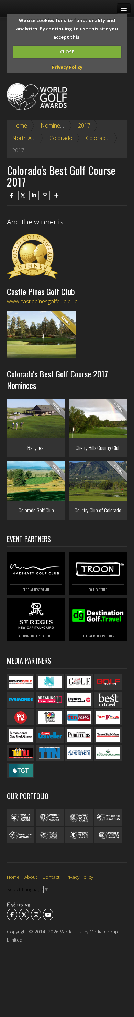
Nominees (53, 125)
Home (19, 125)
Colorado (60, 138)
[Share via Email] (45, 195)
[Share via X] (23, 195)
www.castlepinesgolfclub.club (42, 301)
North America (30, 138)
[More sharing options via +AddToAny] (56, 195)
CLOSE (67, 52)
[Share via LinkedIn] (34, 195)
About (30, 877)
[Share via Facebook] (11, 195)
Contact (51, 877)
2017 (84, 125)
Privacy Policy (67, 67)
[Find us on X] (24, 914)
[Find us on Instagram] (36, 914)
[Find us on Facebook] (12, 914)
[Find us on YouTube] (48, 914)
